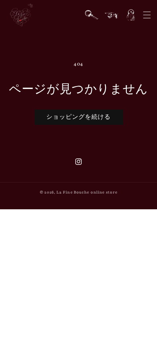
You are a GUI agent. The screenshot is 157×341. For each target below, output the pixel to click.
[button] (147, 15)
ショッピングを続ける (78, 117)
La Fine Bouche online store (86, 192)
